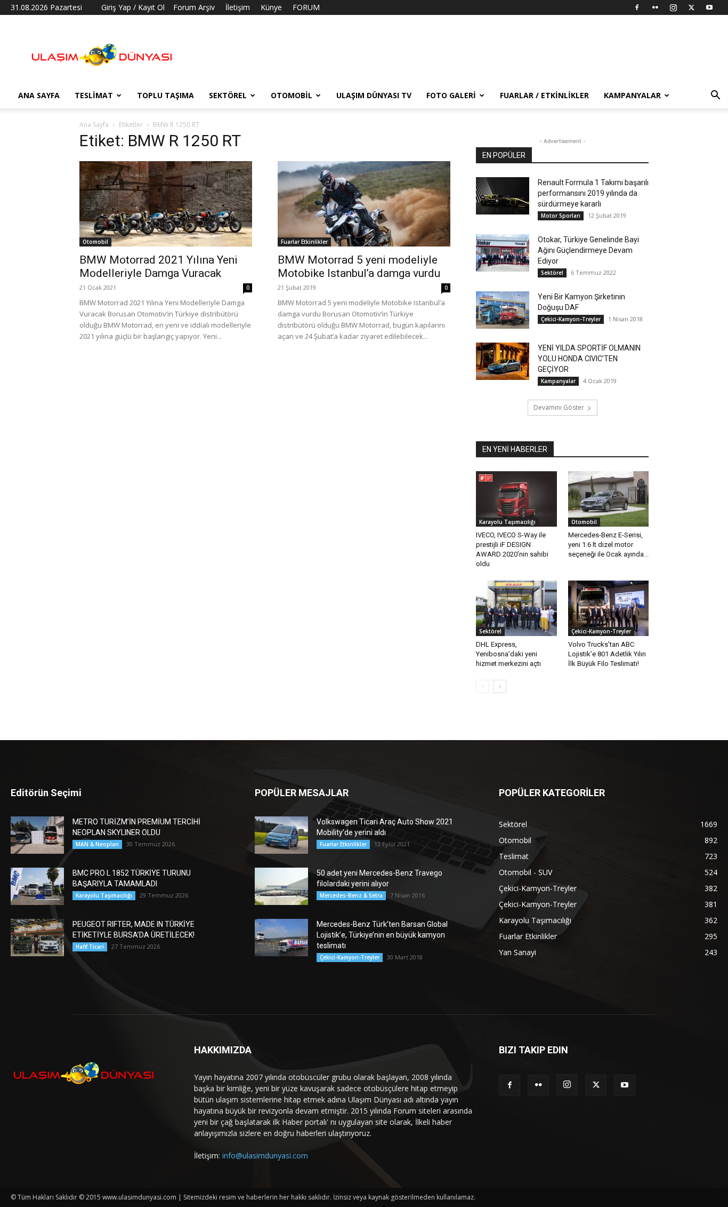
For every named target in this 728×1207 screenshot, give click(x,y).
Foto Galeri (451, 95)
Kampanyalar (632, 95)
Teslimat (94, 95)
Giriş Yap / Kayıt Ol (133, 7)
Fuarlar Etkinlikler (304, 241)
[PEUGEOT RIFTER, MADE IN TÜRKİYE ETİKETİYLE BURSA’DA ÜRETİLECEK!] (37, 937)
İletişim (237, 7)
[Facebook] (637, 7)
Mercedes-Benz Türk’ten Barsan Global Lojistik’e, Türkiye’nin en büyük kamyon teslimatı (382, 935)
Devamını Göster (558, 407)
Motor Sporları (560, 215)
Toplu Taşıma (165, 95)
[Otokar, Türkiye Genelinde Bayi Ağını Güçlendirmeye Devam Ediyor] (502, 253)
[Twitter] (691, 7)
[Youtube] (709, 7)
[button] (715, 96)
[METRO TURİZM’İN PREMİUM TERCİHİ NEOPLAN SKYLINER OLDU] (37, 835)
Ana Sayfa (39, 95)
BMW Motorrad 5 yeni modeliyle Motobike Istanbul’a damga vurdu (359, 266)
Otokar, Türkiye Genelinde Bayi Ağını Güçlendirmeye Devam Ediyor (588, 250)
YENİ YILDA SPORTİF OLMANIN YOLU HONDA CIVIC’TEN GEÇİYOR (589, 359)
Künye (271, 7)
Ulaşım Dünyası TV (373, 95)
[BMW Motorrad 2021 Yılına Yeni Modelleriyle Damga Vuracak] (165, 204)
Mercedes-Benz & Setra (351, 895)
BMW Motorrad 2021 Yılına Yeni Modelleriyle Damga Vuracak (158, 266)
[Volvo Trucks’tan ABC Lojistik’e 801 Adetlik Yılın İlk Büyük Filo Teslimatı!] (608, 608)
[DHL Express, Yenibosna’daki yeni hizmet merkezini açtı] (516, 608)
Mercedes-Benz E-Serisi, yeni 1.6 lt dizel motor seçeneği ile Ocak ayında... (608, 544)
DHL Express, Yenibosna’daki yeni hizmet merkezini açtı (508, 654)
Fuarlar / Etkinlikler (544, 95)
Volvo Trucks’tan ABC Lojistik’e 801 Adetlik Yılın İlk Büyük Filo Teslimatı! (607, 654)
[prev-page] (482, 686)
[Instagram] (673, 7)
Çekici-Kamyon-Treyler (571, 319)
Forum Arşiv (194, 7)
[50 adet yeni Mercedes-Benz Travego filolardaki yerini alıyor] (281, 886)
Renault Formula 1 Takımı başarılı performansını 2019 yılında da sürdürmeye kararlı (593, 193)
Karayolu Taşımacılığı (507, 522)
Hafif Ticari (90, 946)
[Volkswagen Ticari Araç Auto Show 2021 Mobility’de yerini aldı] (281, 835)
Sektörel (228, 95)
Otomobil (291, 95)
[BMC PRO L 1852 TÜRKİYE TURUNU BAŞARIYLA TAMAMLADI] (37, 886)
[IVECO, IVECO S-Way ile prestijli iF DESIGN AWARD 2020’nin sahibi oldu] (516, 499)
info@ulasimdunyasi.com (265, 1155)
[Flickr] (655, 7)
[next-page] (499, 686)
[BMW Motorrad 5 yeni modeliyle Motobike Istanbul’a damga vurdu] (364, 204)
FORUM (306, 7)
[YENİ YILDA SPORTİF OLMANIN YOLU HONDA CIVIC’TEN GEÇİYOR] (502, 361)
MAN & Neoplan (97, 844)
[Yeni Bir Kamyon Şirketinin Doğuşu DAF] (502, 310)
